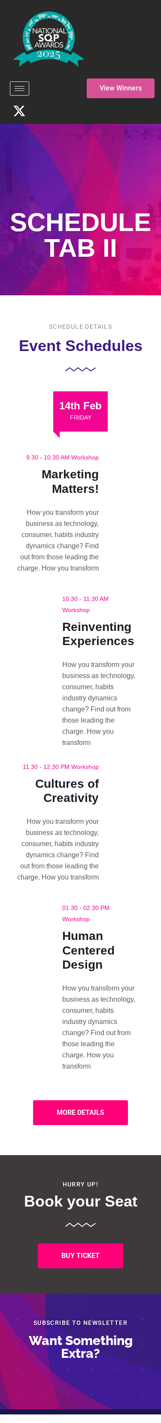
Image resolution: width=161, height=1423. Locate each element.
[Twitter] (19, 111)
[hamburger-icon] (19, 88)
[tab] (80, 411)
